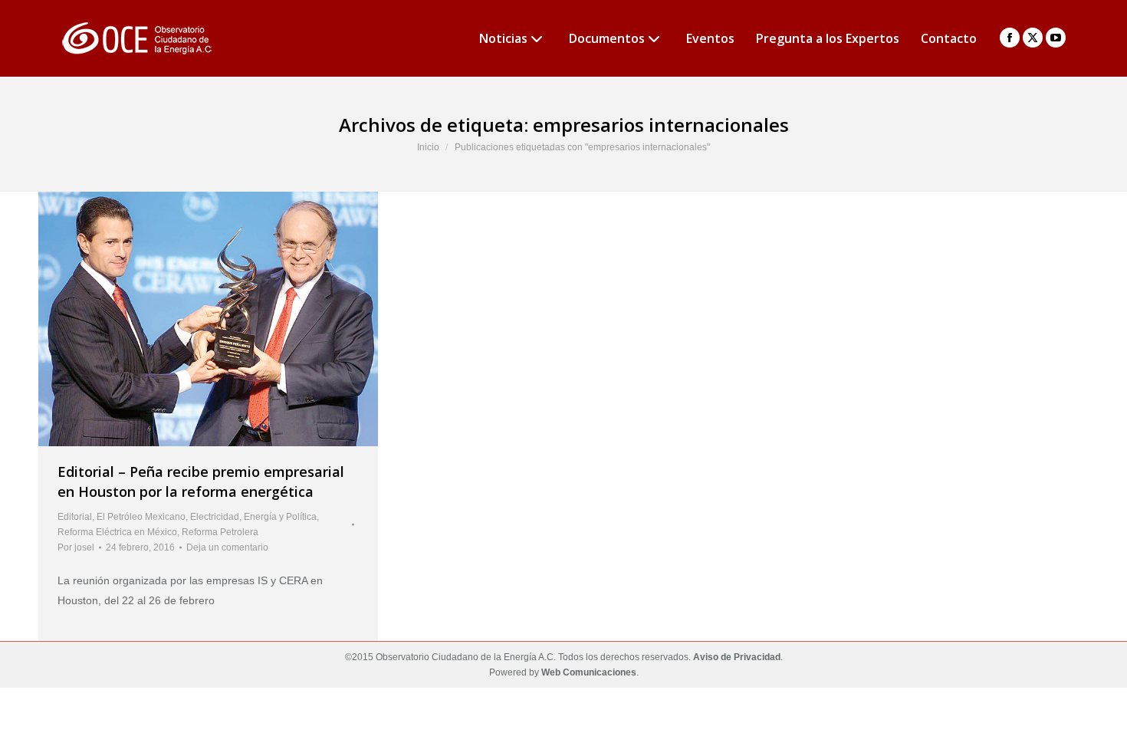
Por (76, 547)
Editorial (75, 516)
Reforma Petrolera (220, 532)
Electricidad (214, 516)
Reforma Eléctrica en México (117, 532)
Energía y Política (280, 516)
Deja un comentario (227, 547)
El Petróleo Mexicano (141, 516)
